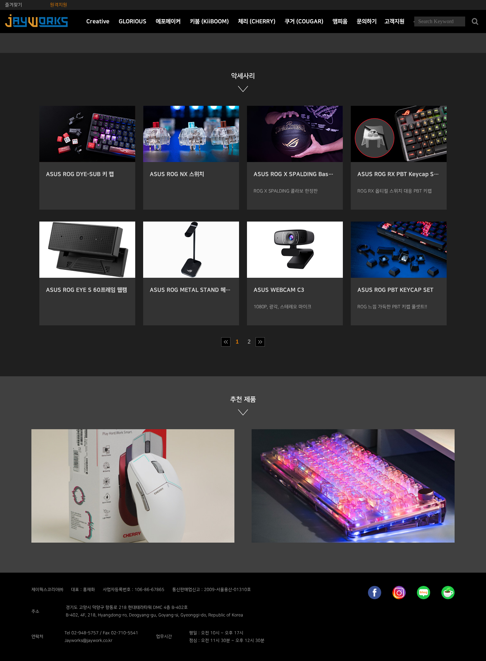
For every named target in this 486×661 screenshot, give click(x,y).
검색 (474, 21)
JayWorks (36, 21)
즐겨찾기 (13, 4)
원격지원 (58, 4)
